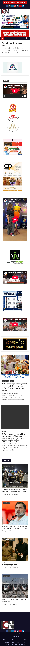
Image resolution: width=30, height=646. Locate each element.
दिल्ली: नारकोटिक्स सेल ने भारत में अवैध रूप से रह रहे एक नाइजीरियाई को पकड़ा (14, 564)
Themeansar (15, 636)
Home (3, 46)
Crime (18, 642)
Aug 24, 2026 (8, 494)
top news (6, 35)
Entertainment (18, 640)
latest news (6, 33)
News (12, 381)
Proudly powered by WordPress (10, 634)
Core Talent (22, 644)
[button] (27, 38)
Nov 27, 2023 (8, 443)
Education (7, 644)
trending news (17, 35)
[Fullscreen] (25, 96)
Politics (26, 640)
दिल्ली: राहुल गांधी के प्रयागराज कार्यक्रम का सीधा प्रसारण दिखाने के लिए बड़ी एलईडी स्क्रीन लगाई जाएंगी (14, 528)
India (24, 35)
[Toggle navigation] (23, 38)
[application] (15, 91)
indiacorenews (22, 33)
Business (13, 642)
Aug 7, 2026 (7, 531)
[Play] (5, 96)
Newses (26, 634)
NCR (12, 640)
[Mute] (22, 96)
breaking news (13, 33)
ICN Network (6, 381)
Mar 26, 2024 (8, 393)
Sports (7, 642)
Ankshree (16, 393)
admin (15, 443)
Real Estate (14, 644)
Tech (23, 642)
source (11, 35)
